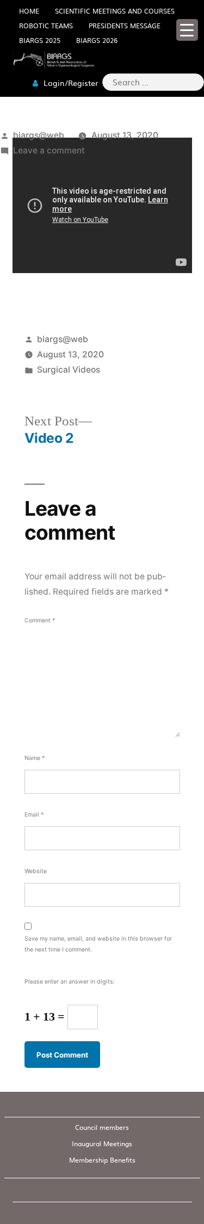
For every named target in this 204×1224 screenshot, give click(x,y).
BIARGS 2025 (39, 40)
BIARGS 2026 (97, 40)
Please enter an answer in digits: (69, 981)
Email (34, 814)
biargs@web (38, 135)
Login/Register (69, 82)
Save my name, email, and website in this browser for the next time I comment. (98, 944)
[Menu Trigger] (187, 30)
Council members (102, 1127)
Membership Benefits (102, 1160)
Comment (39, 620)
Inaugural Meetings (102, 1143)
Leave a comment (49, 150)
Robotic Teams (46, 25)
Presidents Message (124, 25)
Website (35, 871)
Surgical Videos (68, 369)
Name (34, 758)
